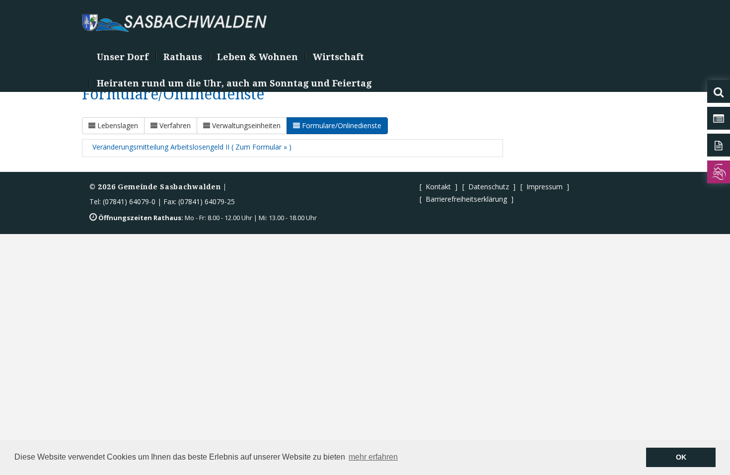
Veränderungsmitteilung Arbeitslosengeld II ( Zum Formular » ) (192, 147)
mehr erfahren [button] (373, 457)
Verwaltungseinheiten (245, 125)
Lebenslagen (116, 125)
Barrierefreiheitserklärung (466, 199)
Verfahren (174, 125)
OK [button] (681, 457)
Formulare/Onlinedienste (340, 125)
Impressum (544, 186)
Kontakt (438, 186)
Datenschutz (488, 186)
